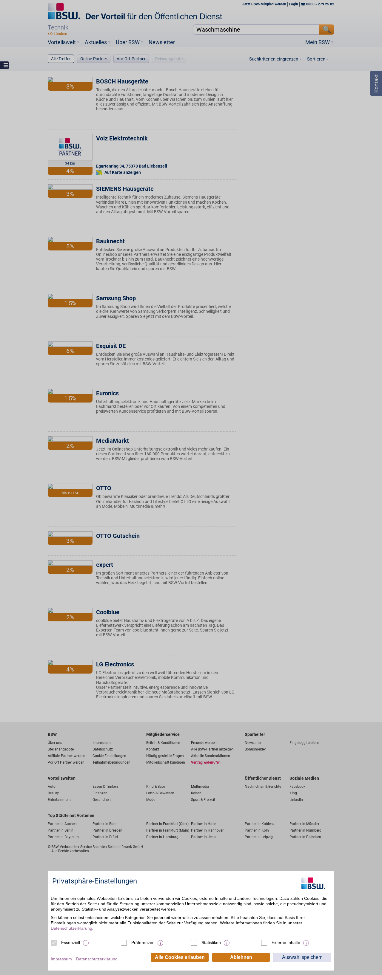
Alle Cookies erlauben (180, 957)
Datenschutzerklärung (71, 928)
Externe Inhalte (286, 942)
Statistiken (211, 942)
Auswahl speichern (302, 957)
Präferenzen (143, 942)
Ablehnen (241, 957)
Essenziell (70, 942)
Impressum (61, 959)
